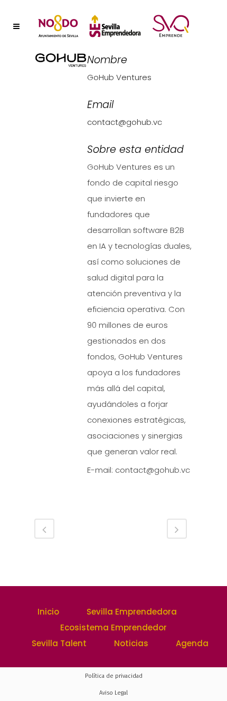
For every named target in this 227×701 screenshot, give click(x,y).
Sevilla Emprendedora (132, 611)
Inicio (48, 611)
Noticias (131, 643)
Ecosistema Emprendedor (113, 627)
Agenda (192, 643)
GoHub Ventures (119, 77)
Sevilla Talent (59, 643)
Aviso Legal (113, 692)
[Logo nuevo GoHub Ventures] (60, 64)
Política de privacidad (114, 676)
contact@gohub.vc (124, 122)
